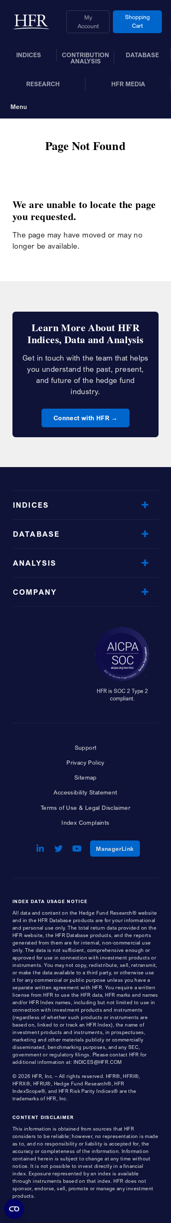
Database (36, 534)
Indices (31, 505)
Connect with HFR (81, 417)
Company (35, 592)
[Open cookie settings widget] (14, 1209)
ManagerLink (117, 848)
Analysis (34, 563)
